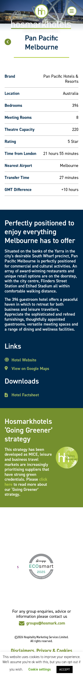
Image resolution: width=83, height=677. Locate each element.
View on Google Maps (30, 368)
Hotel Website (24, 360)
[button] (72, 11)
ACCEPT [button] (64, 669)
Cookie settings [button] (39, 669)
